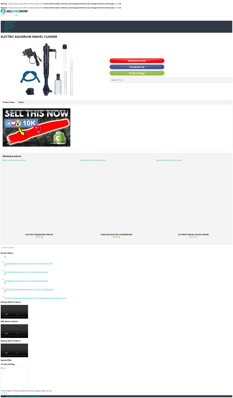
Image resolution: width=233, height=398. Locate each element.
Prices (21, 102)
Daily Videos (8, 24)
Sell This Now (10, 396)
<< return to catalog (7, 247)
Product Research (10, 22)
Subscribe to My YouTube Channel (29, 396)
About (6, 30)
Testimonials (8, 28)
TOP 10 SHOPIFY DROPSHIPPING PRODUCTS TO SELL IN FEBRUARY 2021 (29, 290)
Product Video (9, 102)
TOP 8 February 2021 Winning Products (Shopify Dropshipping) (26, 281)
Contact (7, 32)
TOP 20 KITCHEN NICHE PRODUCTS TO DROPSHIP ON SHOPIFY (26, 272)
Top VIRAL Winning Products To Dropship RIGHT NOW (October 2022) (28, 264)
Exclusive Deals (9, 26)
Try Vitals (4, 393)
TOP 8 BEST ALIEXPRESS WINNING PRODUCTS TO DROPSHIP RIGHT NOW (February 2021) (35, 298)
